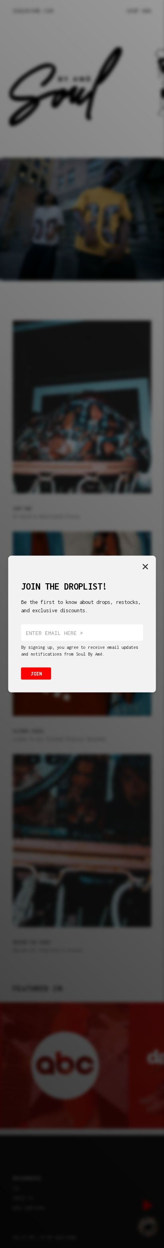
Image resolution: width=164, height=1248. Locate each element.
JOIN (36, 674)
